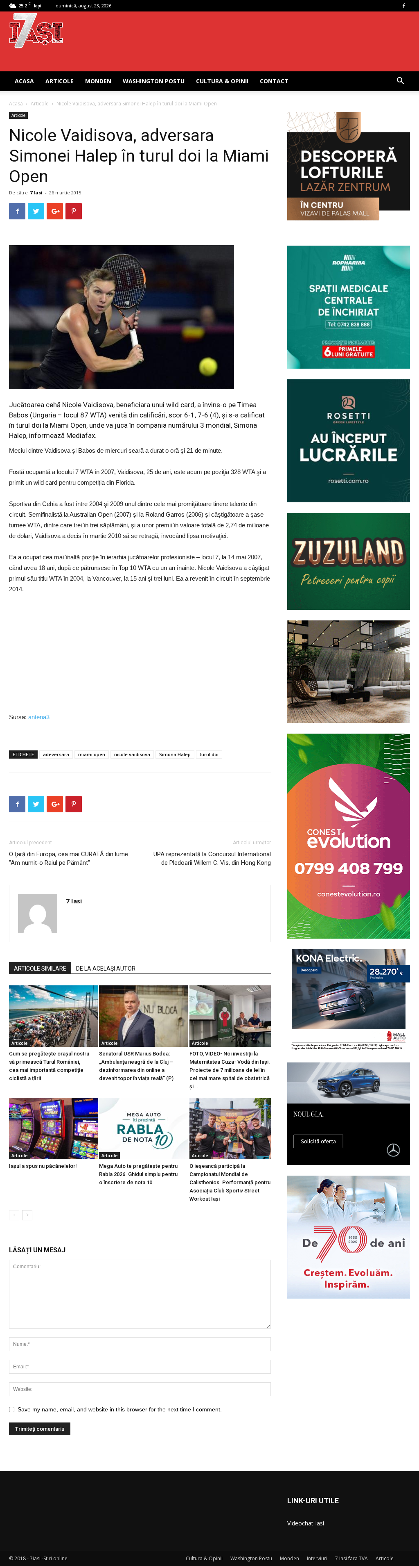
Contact (274, 81)
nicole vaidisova (132, 754)
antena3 (39, 716)
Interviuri (317, 1558)
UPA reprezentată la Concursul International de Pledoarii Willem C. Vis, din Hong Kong (212, 858)
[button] (400, 82)
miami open (91, 754)
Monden (98, 81)
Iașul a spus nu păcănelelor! (43, 1166)
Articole (59, 81)
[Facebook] (404, 5)
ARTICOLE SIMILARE (40, 968)
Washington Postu (154, 81)
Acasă (16, 103)
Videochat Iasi (305, 1523)
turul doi (209, 754)
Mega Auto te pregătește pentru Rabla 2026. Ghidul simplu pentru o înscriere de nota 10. (138, 1174)
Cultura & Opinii (222, 81)
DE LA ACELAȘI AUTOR (105, 968)
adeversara (56, 754)
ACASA (24, 81)
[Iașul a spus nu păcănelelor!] (49, 1128)
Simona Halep (175, 754)
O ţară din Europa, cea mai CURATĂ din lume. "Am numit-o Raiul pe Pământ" (69, 858)
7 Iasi (36, 192)
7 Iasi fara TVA (351, 1558)
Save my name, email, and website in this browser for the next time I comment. (120, 1409)
